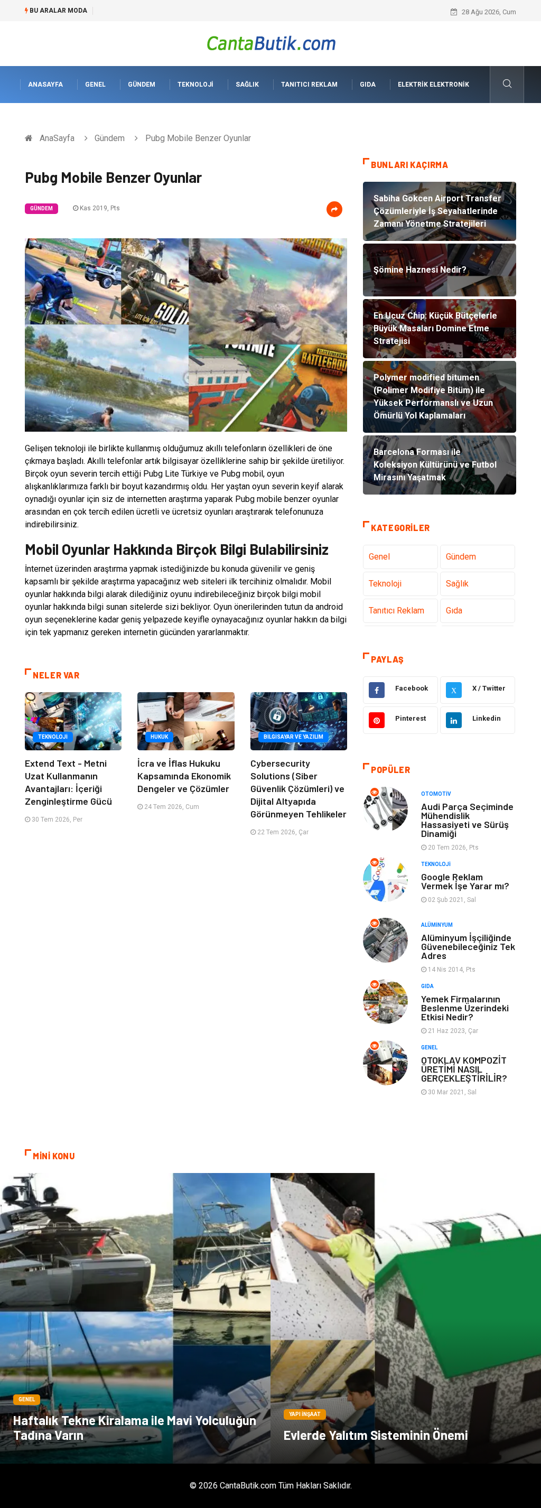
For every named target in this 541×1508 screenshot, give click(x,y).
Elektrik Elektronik (433, 84)
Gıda (368, 84)
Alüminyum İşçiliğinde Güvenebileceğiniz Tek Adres (468, 946)
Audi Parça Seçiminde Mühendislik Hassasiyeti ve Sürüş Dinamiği (467, 819)
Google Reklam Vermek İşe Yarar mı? (465, 881)
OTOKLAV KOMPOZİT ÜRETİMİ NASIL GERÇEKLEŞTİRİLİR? (464, 1069)
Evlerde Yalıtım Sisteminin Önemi (376, 1434)
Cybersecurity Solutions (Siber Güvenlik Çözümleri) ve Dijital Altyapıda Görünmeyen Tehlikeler (298, 788)
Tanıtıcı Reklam (309, 84)
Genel (95, 84)
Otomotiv (436, 794)
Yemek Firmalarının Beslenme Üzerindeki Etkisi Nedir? (465, 1007)
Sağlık (247, 84)
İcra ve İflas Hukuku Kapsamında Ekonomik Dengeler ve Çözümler (184, 775)
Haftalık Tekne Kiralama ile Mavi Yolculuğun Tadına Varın (134, 1427)
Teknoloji (195, 84)
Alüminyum (437, 925)
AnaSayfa (45, 84)
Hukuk (159, 737)
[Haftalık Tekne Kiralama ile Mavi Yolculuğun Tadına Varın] (135, 1318)
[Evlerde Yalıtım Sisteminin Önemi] (405, 1318)
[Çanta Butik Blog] (271, 43)
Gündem (141, 84)
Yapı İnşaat (305, 1414)
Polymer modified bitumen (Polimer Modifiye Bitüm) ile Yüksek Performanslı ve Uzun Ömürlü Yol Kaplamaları (264, 12)
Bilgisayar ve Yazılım (293, 737)
